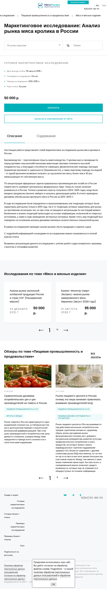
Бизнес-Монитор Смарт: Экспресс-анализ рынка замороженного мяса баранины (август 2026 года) (78, 296)
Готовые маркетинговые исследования (18, 504)
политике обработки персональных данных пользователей (52, 574)
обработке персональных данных (52, 577)
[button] (65, 332)
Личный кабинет (78, 2)
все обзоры (96, 355)
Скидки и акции (11, 495)
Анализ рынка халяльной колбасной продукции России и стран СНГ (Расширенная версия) (27, 296)
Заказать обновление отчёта (53, 118)
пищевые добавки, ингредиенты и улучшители (74, 417)
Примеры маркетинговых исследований (18, 526)
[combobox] (33, 45)
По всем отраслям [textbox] (16, 45)
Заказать (53, 107)
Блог (22, 545)
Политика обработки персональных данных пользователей (14, 569)
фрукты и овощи (14, 416)
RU (97, 5)
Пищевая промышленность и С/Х (22, 409)
